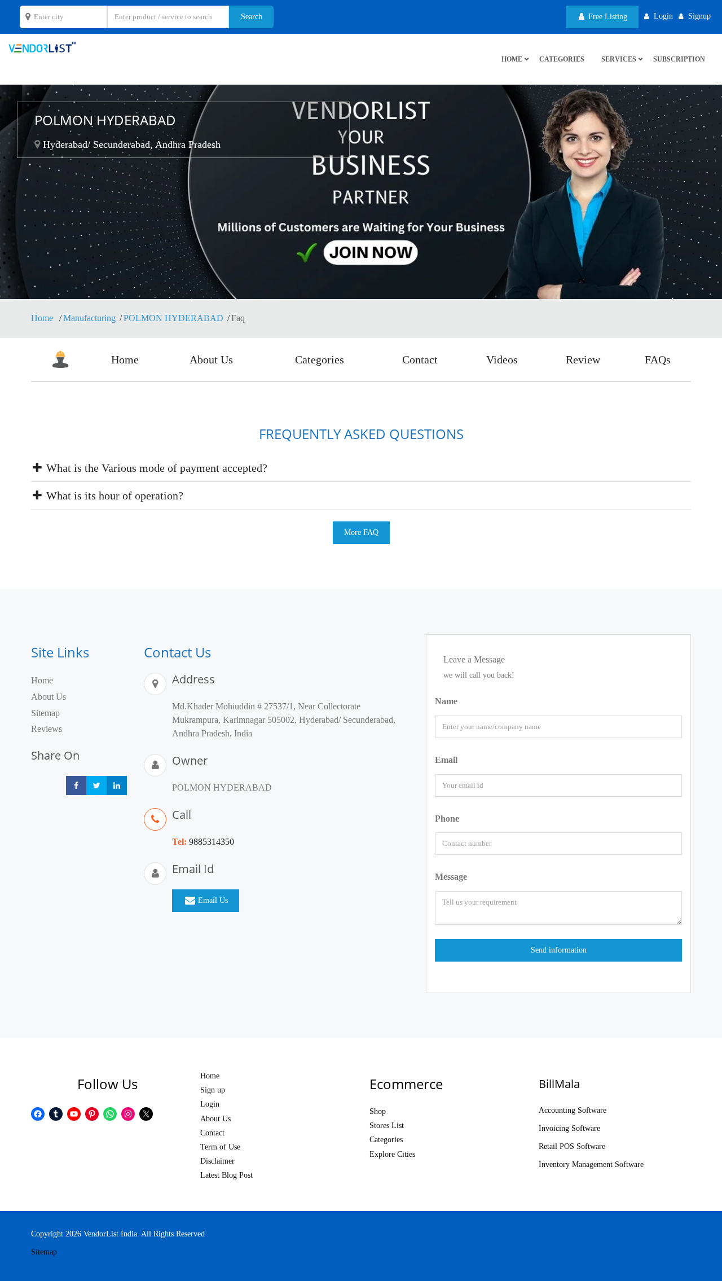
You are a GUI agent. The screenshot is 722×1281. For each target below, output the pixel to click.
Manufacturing (89, 318)
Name (446, 701)
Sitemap (45, 713)
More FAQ (361, 532)
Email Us (213, 900)
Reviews (46, 729)
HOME (511, 59)
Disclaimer (217, 1161)
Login (209, 1104)
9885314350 (211, 841)
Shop (377, 1111)
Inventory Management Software (591, 1164)
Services (618, 59)
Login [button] (663, 16)
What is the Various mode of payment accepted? (155, 468)
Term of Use (220, 1147)
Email (446, 760)
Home (43, 318)
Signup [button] (699, 16)
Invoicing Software (569, 1128)
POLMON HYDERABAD (173, 318)
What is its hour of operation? (113, 495)
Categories (561, 59)
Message (451, 876)
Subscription (679, 59)
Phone (447, 818)
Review (583, 359)
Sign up (212, 1090)
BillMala (559, 1083)
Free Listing (606, 16)
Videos (502, 359)
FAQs (658, 359)
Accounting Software (572, 1110)
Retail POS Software (572, 1146)
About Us (211, 359)
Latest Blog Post (226, 1175)
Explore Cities (392, 1154)
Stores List (386, 1125)
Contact (420, 359)
